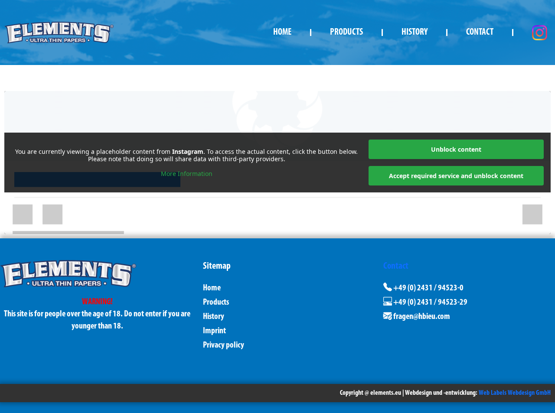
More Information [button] (186, 174)
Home (282, 32)
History (415, 32)
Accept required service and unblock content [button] (456, 176)
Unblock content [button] (456, 149)
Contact (479, 32)
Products (346, 32)
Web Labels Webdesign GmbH (515, 393)
